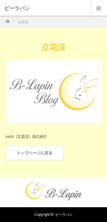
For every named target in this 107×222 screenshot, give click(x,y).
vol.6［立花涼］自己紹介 (26, 136)
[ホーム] (7, 20)
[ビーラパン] (45, 8)
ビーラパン (63, 214)
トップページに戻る (35, 152)
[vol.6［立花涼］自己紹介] (53, 91)
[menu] (99, 8)
